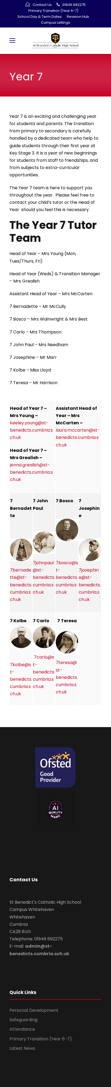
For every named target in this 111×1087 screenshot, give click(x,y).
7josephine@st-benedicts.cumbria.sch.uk (90, 585)
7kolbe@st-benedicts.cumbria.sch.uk (21, 679)
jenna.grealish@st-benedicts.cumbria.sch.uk (31, 472)
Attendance (22, 1029)
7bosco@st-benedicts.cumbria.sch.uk (67, 577)
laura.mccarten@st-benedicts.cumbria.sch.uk (78, 437)
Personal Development (33, 1010)
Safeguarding (23, 1020)
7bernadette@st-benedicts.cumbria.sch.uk (21, 585)
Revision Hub (78, 16)
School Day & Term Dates (40, 16)
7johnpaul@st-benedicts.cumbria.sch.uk (44, 577)
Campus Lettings (55, 22)
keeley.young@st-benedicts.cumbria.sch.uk (31, 430)
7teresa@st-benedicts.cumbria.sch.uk (67, 677)
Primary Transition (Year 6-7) (53, 10)
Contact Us (42, 4)
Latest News (22, 1048)
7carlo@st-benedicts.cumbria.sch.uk (44, 672)
